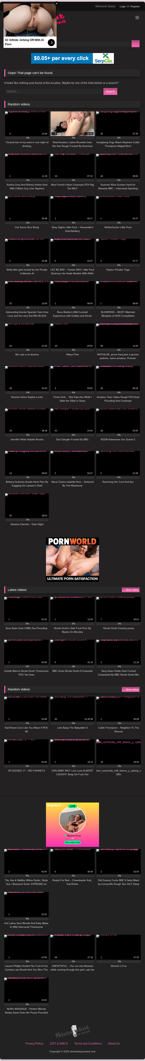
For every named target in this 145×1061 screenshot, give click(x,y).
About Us (114, 1043)
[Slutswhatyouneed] (72, 22)
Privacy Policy (34, 1043)
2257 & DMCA (59, 1043)
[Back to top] (134, 1050)
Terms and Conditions (88, 1043)
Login (123, 6)
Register (135, 6)
